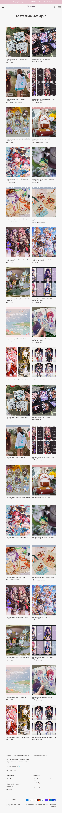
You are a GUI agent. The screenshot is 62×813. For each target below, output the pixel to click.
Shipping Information (12, 784)
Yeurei (12, 804)
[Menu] (3, 7)
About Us (9, 789)
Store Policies (10, 779)
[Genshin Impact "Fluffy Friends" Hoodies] (18, 82)
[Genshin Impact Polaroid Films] (44, 42)
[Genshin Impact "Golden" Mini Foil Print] (44, 362)
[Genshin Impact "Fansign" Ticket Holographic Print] (44, 322)
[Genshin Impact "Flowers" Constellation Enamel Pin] (18, 122)
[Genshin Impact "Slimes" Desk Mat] (18, 322)
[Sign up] (55, 788)
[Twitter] (7, 770)
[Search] (55, 7)
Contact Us (9, 786)
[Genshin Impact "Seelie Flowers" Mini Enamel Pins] (18, 282)
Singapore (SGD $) (11, 799)
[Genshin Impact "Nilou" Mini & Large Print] (18, 162)
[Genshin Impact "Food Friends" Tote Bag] (44, 202)
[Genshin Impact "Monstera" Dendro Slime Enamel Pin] (44, 162)
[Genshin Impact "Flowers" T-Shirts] (18, 202)
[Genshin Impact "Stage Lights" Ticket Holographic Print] (44, 82)
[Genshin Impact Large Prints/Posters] (18, 362)
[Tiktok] (15, 770)
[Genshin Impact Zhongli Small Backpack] (44, 122)
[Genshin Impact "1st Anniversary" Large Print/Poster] (44, 242)
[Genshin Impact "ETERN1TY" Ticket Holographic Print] (44, 282)
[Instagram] (11, 770)
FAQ (7, 781)
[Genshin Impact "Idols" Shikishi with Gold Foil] (18, 42)
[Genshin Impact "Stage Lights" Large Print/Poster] (18, 242)
